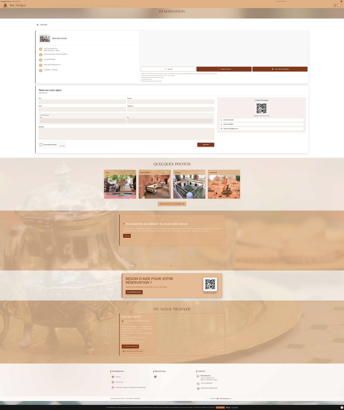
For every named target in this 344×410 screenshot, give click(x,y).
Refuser (228, 407)
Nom (40, 98)
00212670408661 (61, 54)
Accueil (55, 5)
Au (128, 117)
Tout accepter (220, 407)
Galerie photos (118, 5)
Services (83, 5)
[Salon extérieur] (155, 184)
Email (40, 106)
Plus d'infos (234, 407)
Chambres (64, 5)
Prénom (129, 98)
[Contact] (335, 5)
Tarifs (92, 5)
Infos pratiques (103, 5)
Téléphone (130, 106)
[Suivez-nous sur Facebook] (341, 1)
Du (41, 117)
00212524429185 (15, 1)
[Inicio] (37, 25)
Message (41, 126)
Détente (74, 5)
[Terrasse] (189, 184)
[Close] (342, 407)
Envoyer (206, 144)
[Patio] (120, 184)
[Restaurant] (224, 184)
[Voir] (195, 239)
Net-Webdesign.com (225, 398)
